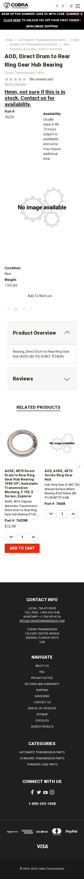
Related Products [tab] (38, 407)
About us (42, 665)
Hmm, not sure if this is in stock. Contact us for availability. (35, 98)
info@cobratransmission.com (42, 621)
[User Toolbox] (63, 6)
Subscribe (42, 696)
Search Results (42, 726)
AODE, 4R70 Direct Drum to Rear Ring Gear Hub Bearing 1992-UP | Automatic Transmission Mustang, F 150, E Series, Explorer (21, 483)
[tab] (42, 333)
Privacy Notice (42, 678)
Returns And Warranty (42, 684)
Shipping (42, 690)
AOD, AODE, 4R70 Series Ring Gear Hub (59, 475)
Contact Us (42, 702)
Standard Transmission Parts (42, 758)
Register (49, 708)
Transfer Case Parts (42, 764)
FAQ (42, 672)
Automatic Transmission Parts (42, 752)
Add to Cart (22, 548)
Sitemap (42, 714)
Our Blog (42, 720)
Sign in (33, 708)
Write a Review (15, 84)
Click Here (12, 20)
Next (79, 466)
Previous (5, 466)
